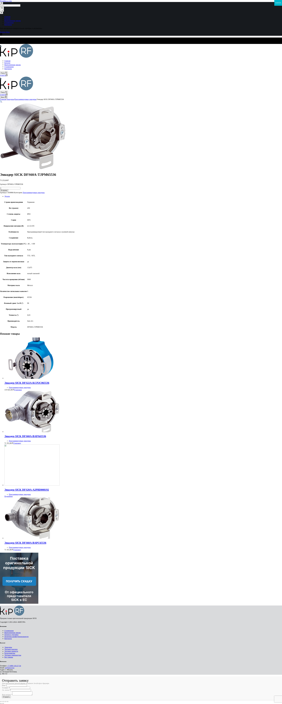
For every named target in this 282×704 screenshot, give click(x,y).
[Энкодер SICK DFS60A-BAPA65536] (31, 432)
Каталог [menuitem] (7, 19)
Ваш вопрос (7, 695)
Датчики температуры (12, 655)
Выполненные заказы (12, 633)
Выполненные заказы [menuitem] (12, 21)
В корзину (4, 190)
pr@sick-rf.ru (9, 668)
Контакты (8, 638)
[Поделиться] (3, 701)
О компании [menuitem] (9, 23)
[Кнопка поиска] (2, 9)
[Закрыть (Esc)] (1, 701)
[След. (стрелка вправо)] (3, 703)
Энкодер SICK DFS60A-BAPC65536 (25, 542)
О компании (9, 631)
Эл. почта (6, 690)
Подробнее (8, 496)
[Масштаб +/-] (7, 701)
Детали (7, 196)
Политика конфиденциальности (16, 637)
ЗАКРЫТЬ (278, 3)
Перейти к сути (6, 1)
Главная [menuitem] (7, 17)
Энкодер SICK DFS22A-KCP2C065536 (26, 382)
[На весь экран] (5, 701)
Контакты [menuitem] (8, 25)
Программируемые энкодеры (34, 193)
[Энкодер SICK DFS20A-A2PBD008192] (31, 485)
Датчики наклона (11, 649)
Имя (4, 685)
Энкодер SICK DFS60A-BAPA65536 (25, 436)
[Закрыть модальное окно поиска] (1, 3)
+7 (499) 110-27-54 (14, 666)
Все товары (8, 657)
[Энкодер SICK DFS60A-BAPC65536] (31, 538)
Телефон (6, 688)
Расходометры (9, 653)
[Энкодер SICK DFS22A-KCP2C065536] (31, 378)
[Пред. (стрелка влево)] (1, 703)
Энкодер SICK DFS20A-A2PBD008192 (26, 489)
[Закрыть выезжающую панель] (1, 13)
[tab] (143, 196)
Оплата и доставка (11, 635)
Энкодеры (8, 647)
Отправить (6, 697)
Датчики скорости (11, 651)
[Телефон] (1, 35)
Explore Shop (5, 32)
